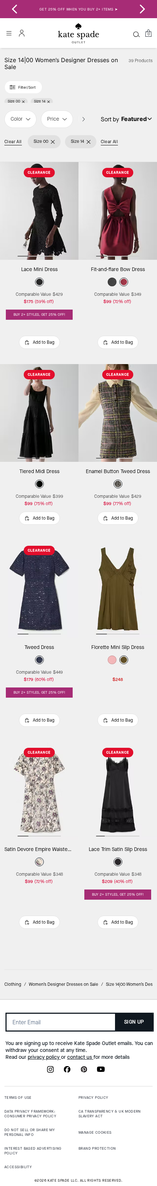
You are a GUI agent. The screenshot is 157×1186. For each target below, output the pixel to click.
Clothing (12, 984)
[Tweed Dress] (39, 589)
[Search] (136, 34)
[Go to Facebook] (67, 1071)
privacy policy (44, 1057)
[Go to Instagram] (50, 1071)
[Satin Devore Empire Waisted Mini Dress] (39, 791)
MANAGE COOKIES (95, 1132)
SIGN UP (134, 1021)
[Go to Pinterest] (84, 1071)
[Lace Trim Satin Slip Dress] (117, 791)
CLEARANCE (39, 172)
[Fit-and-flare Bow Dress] (117, 211)
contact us (80, 1057)
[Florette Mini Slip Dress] (117, 589)
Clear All (13, 142)
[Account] (22, 33)
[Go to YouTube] (100, 1071)
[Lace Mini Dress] (39, 211)
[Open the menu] (8, 33)
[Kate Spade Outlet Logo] (78, 33)
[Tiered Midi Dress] (39, 413)
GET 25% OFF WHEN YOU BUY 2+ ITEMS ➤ (78, 9)
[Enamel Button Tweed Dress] (117, 413)
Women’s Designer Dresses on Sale (63, 984)
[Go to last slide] (14, 9)
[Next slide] (142, 9)
